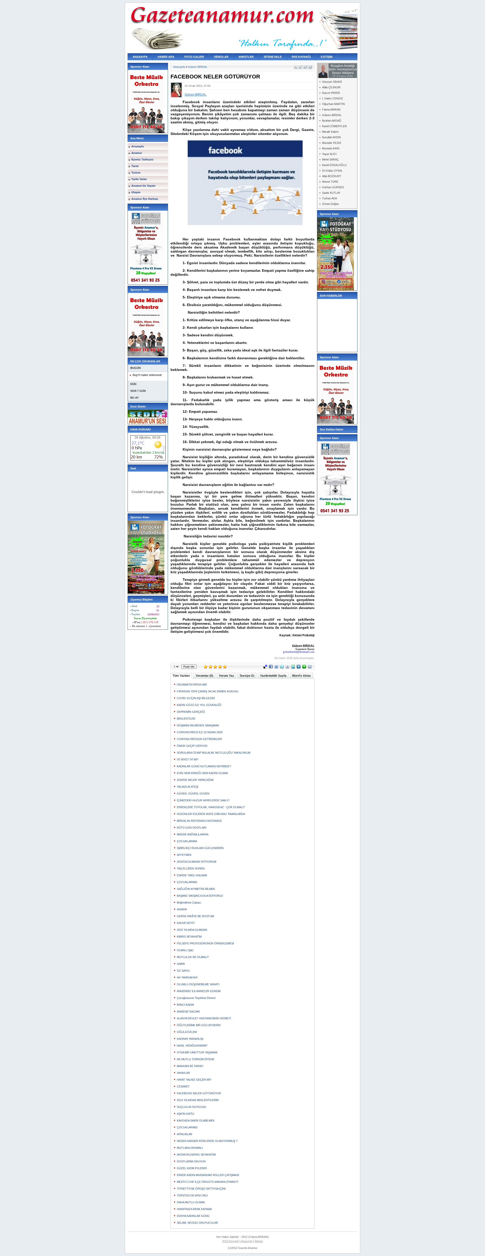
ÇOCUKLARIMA (187, 841)
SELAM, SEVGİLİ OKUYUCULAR (197, 1222)
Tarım (135, 166)
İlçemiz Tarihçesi (142, 159)
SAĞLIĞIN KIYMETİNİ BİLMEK (196, 888)
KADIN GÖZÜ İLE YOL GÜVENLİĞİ (199, 704)
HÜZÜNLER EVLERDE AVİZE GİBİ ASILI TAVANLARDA (211, 813)
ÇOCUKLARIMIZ (187, 1127)
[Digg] (299, 667)
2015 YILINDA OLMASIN (192, 929)
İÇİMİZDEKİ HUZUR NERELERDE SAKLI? (203, 800)
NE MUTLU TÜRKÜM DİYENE (195, 1059)
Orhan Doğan (330, 203)
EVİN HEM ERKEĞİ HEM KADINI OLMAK (202, 773)
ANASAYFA (140, 56)
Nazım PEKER (331, 92)
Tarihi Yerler (139, 179)
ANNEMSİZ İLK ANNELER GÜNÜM (199, 991)
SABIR (181, 963)
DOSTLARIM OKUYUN (191, 1161)
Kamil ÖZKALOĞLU (334, 165)
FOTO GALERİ (194, 56)
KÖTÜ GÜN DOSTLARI (191, 827)
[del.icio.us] (265, 667)
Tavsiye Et (246, 675)
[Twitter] (282, 667)
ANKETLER (246, 56)
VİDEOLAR (221, 56)
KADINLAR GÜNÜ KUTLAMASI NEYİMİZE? (204, 766)
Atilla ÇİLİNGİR (331, 87)
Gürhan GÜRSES (333, 187)
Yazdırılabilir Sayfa (273, 675)
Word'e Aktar (301, 675)
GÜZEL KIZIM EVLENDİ (192, 1168)
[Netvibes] (304, 667)
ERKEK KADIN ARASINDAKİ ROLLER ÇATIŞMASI (208, 1175)
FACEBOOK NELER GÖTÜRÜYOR (199, 1093)
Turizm (135, 172)
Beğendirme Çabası (189, 902)
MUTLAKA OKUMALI (190, 1147)
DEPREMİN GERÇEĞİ (191, 711)
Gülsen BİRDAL (197, 66)
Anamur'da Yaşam (143, 185)
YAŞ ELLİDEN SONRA (191, 868)
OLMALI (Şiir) (185, 950)
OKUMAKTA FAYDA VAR (192, 684)
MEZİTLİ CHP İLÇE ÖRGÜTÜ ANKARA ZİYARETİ (207, 1181)
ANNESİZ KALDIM (188, 1011)
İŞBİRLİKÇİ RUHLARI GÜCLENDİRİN (200, 848)
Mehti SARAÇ (330, 159)
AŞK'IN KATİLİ (185, 1113)
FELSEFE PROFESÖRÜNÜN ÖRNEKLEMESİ (205, 943)
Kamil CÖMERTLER (334, 126)
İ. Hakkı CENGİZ (332, 98)
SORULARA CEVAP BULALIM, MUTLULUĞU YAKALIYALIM (213, 752)
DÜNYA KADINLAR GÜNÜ (193, 1215)
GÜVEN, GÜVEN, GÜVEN (193, 793)
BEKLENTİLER (186, 718)
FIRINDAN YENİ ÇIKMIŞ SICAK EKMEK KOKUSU (207, 691)
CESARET (183, 1086)
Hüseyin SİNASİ (332, 81)
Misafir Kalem (330, 131)
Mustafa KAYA (330, 148)
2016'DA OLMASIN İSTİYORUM (196, 861)
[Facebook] (271, 667)
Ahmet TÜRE (330, 181)
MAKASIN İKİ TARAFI (190, 1066)
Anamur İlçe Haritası (144, 198)
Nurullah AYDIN (331, 137)
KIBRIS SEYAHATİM (189, 936)
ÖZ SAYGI (183, 970)
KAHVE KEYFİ (186, 922)
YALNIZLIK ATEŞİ (187, 786)
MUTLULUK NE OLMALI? (193, 957)
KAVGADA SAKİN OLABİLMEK (195, 1120)
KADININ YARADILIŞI (190, 1038)
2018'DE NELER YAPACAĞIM (195, 779)
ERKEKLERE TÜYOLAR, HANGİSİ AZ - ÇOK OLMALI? (211, 807)
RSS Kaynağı (230, 1241)
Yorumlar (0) (204, 675)
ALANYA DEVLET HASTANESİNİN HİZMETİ (204, 1018)
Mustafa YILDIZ (331, 142)
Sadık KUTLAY (331, 192)
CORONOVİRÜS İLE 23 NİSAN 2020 (200, 732)
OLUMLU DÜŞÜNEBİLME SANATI (198, 984)
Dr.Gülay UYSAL (332, 170)
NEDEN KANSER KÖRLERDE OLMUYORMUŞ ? (207, 1140)
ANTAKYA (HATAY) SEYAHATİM (196, 1154)
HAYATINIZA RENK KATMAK (194, 1209)
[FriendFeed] (276, 667)
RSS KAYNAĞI (301, 56)
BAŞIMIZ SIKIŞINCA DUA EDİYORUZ (200, 895)
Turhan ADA (329, 198)
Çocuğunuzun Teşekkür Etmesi (196, 997)
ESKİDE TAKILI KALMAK (192, 875)
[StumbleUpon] (293, 667)
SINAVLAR (183, 1072)
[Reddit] (310, 667)
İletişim (259, 1241)
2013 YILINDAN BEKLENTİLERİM (198, 1100)
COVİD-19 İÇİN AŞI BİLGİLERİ (196, 698)
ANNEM (182, 909)
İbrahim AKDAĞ (331, 120)
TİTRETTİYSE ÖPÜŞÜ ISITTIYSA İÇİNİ (201, 1188)
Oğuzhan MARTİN (333, 103)
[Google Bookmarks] (287, 667)
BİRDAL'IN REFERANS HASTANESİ (199, 820)
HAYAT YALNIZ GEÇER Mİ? (194, 1079)
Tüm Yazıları (181, 675)
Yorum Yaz (226, 675)
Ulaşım (135, 192)
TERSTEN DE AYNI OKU (192, 1195)
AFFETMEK (184, 854)
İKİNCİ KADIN (185, 1004)
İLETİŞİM (326, 56)
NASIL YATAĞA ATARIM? (192, 1045)
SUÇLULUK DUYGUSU (191, 1106)
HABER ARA (166, 56)
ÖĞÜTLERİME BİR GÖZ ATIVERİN (199, 1025)
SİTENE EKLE (273, 56)
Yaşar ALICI (329, 153)
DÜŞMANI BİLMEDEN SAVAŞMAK (198, 725)
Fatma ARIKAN (331, 109)
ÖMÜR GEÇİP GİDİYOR (192, 745)
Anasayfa (137, 146)
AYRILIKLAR (184, 1134)
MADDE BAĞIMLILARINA (192, 834)
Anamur (136, 152)
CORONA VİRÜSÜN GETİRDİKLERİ (199, 739)
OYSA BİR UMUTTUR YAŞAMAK (197, 1052)
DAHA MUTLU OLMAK (191, 1202)
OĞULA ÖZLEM (187, 1031)
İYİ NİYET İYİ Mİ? (187, 759)
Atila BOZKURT (331, 176)
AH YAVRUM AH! (187, 977)
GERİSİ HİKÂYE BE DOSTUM (195, 916)
